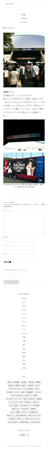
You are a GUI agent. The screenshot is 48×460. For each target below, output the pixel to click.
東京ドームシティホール (32, 419)
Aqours (37, 385)
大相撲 (22, 392)
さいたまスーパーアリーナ (14, 399)
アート (24, 318)
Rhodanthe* (25, 409)
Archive (24, 298)
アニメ (24, 314)
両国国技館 (29, 392)
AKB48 (9, 382)
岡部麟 (17, 385)
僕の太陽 (9, 392)
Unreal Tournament (17, 395)
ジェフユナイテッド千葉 (16, 402)
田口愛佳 (24, 382)
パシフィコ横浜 (13, 405)
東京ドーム (10, 415)
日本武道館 (36, 405)
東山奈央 (10, 385)
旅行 (24, 345)
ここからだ (38, 392)
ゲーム (24, 322)
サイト (5, 253)
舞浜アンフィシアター (34, 415)
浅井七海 (31, 382)
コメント (6, 210)
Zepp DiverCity (35, 422)
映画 (24, 352)
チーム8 (16, 392)
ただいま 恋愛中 (15, 412)
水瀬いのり (36, 402)
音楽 (22, 184)
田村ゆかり (28, 402)
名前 (5, 237)
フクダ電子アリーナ (25, 405)
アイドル (24, 310)
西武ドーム (20, 419)
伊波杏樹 (30, 385)
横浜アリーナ (16, 409)
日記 (24, 349)
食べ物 (24, 368)
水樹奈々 (36, 184)
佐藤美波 (38, 382)
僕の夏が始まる (24, 422)
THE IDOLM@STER (21, 415)
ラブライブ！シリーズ (15, 389)
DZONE (10, 4)
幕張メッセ (28, 395)
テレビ (24, 329)
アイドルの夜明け (28, 389)
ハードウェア (24, 333)
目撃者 (35, 395)
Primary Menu (41, 4)
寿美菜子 (33, 409)
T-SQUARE (12, 419)
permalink (30, 187)
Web (24, 306)
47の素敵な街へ (33, 412)
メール (6, 245)
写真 (24, 337)
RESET (37, 389)
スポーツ (24, 325)
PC (24, 302)
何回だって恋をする (28, 399)
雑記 (24, 360)
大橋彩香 (39, 399)
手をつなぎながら (13, 422)
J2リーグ (24, 412)
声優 (24, 341)
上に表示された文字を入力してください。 (16, 270)
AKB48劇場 (16, 382)
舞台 (24, 356)
